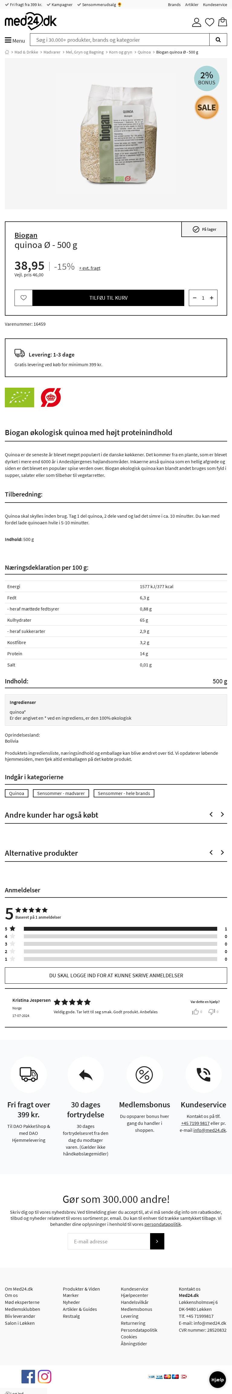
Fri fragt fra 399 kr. (25, 4)
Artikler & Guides (80, 1309)
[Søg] (218, 39)
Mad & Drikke (26, 52)
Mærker (71, 1295)
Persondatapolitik (139, 1330)
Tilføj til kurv (108, 297)
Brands (174, 4)
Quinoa (144, 52)
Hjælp (217, 1379)
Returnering (133, 1323)
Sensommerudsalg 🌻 (101, 4)
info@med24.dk (209, 1130)
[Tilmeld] (157, 1241)
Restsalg (71, 1316)
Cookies (129, 1337)
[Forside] (7, 52)
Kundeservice (215, 4)
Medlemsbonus (136, 1309)
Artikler (191, 4)
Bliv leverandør (20, 1316)
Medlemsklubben (22, 1309)
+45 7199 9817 (195, 1123)
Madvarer (52, 52)
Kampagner (61, 4)
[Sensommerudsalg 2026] (207, 107)
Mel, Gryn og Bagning (85, 52)
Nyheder (71, 1302)
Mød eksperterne (22, 1302)
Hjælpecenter (134, 1295)
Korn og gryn (120, 52)
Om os (11, 1295)
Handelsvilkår (135, 1302)
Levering (129, 1316)
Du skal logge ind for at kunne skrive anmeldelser (116, 975)
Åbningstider (134, 1343)
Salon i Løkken (20, 1323)
